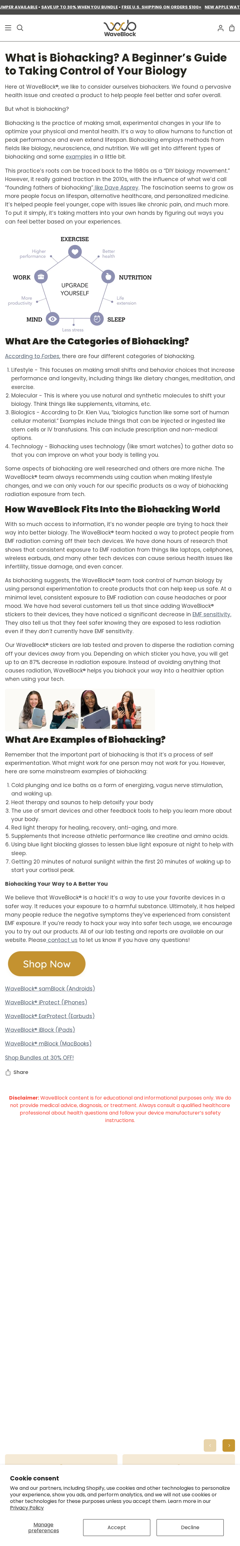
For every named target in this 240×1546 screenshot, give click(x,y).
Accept (117, 1527)
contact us (62, 940)
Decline (190, 1527)
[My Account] (218, 28)
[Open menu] (6, 27)
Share (20, 1072)
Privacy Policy (27, 1507)
